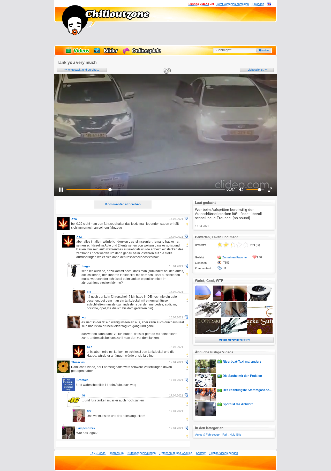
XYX (74, 218)
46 (83, 395)
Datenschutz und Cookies (176, 452)
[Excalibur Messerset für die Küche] (234, 332)
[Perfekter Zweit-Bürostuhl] (260, 300)
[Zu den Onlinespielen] (142, 53)
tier (89, 411)
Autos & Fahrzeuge (207, 434)
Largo (86, 266)
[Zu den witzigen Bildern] (106, 53)
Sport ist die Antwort (238, 404)
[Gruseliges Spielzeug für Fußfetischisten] (234, 316)
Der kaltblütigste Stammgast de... (247, 390)
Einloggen (258, 3)
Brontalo (82, 380)
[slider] (145, 189)
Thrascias (78, 362)
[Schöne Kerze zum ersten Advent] (234, 300)
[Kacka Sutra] (260, 332)
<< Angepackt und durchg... (81, 69)
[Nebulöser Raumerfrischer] (208, 300)
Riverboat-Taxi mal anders (242, 361)
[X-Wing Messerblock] (208, 316)
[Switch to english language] (269, 4)
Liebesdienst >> (257, 69)
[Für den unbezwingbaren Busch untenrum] (260, 316)
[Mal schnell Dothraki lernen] (208, 332)
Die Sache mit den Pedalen (242, 376)
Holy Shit (235, 434)
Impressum (116, 452)
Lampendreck (86, 428)
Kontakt (201, 452)
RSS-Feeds (98, 452)
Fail (224, 434)
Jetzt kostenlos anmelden (233, 3)
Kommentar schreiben (123, 204)
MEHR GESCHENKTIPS (234, 340)
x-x (89, 291)
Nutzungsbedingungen (141, 452)
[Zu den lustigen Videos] (77, 53)
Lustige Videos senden (223, 452)
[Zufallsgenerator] (166, 71)
